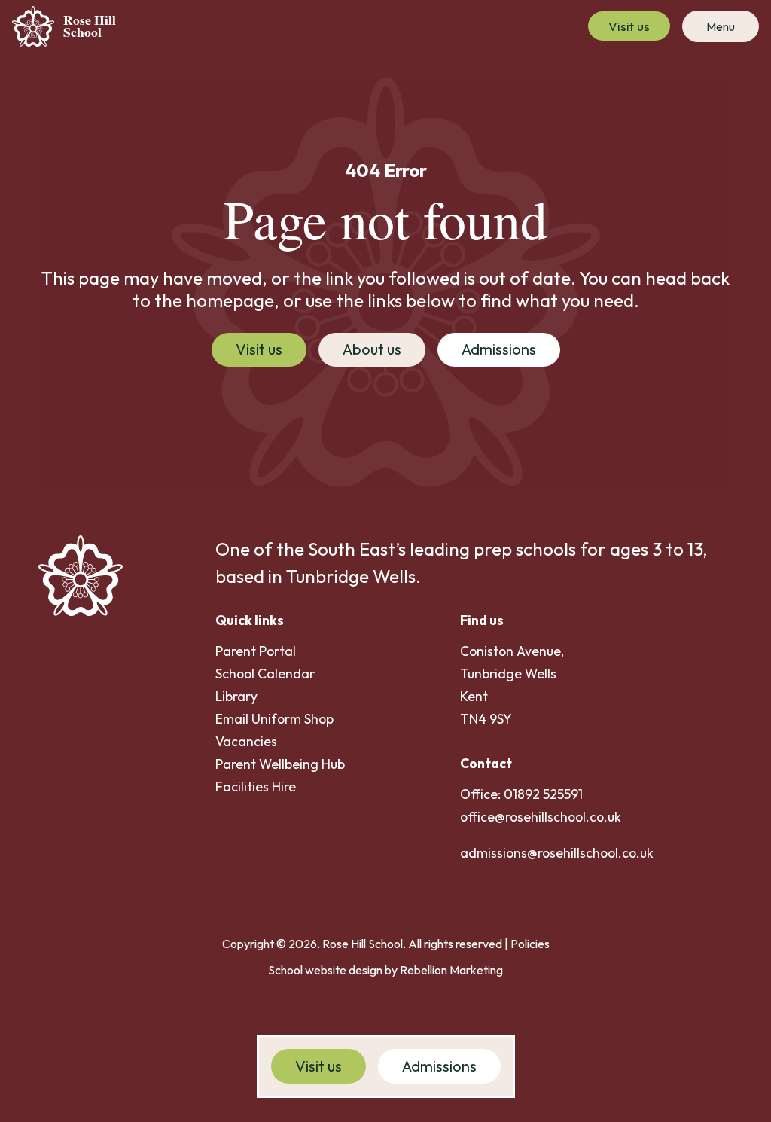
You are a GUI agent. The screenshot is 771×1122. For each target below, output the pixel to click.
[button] (720, 26)
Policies (530, 943)
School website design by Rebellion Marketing (385, 969)
